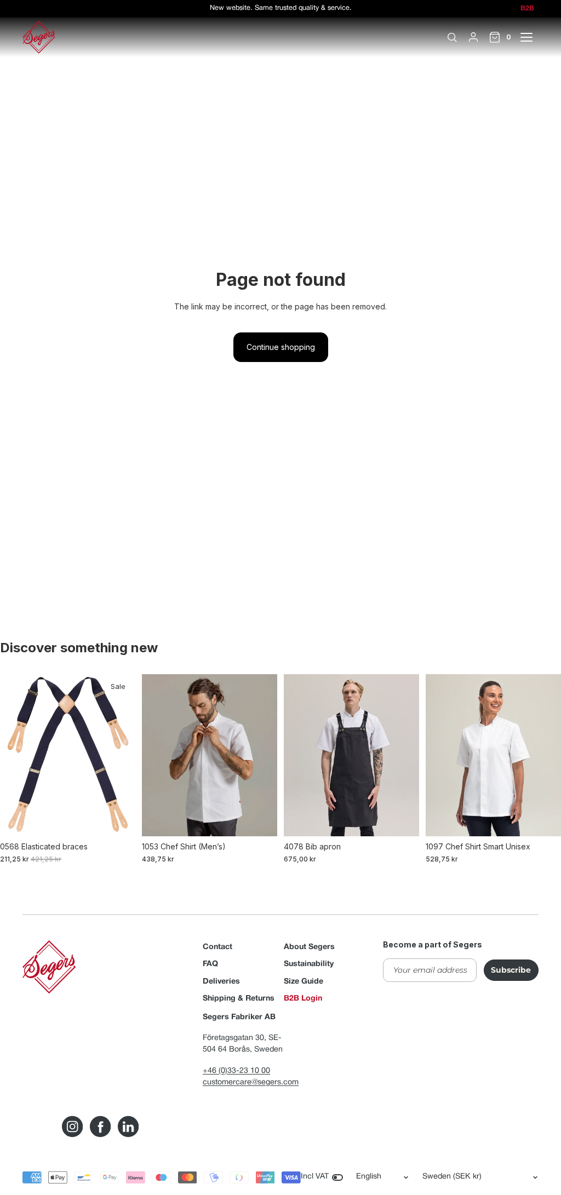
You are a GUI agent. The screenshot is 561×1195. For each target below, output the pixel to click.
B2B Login (303, 998)
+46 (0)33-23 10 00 (236, 1071)
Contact (217, 947)
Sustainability (309, 964)
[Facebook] (100, 1126)
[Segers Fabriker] (38, 37)
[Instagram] (72, 1126)
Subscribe (511, 970)
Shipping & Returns (238, 998)
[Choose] (118, 819)
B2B (527, 8)
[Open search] (452, 37)
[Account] (473, 37)
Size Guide (303, 981)
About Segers (309, 947)
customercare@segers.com (251, 1082)
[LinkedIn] (128, 1126)
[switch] (337, 1177)
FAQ (210, 964)
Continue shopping (281, 347)
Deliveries (221, 981)
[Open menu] (532, 37)
